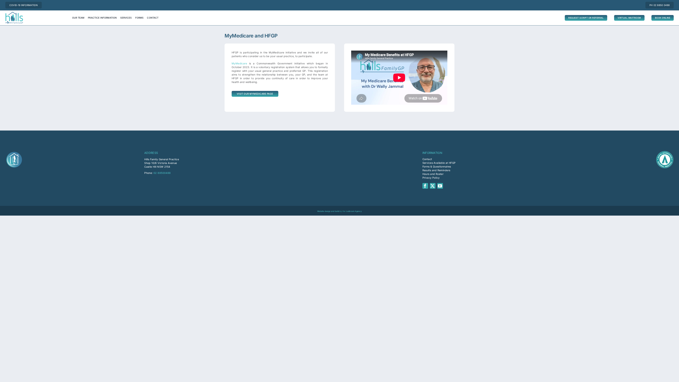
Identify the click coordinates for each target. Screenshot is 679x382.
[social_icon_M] (14, 152)
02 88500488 (162, 172)
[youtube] (440, 186)
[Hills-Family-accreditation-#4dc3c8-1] (665, 152)
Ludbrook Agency (354, 211)
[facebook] (425, 186)
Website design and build (328, 211)
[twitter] (433, 186)
